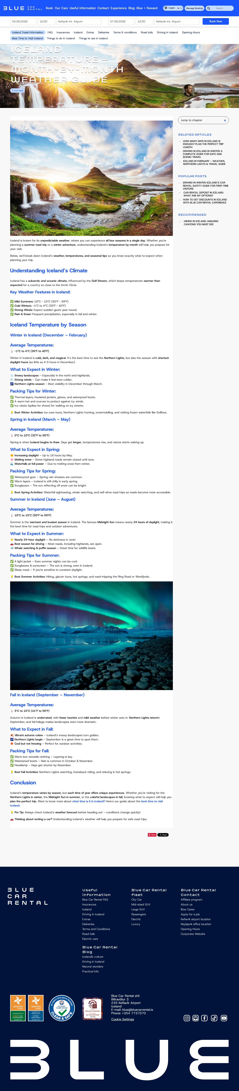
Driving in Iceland (167, 32)
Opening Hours (191, 32)
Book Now (215, 21)
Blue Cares (187, 909)
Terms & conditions (125, 32)
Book (49, 8)
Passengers (138, 914)
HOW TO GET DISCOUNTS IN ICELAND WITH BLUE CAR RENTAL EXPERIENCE (205, 201)
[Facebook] (204, 1018)
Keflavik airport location (196, 919)
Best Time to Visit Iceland (27, 38)
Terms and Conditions (96, 929)
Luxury (135, 924)
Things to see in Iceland (93, 38)
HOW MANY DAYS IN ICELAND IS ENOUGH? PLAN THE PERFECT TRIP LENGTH (203, 144)
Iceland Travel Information (27, 32)
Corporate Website (193, 934)
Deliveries (103, 32)
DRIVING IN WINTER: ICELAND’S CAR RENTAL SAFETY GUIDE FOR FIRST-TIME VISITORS (206, 185)
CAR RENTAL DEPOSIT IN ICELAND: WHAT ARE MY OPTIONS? (204, 194)
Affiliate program (191, 899)
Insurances (63, 32)
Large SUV (138, 909)
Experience (119, 8)
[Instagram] (187, 1018)
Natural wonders (92, 966)
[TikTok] (214, 1018)
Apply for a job (190, 914)
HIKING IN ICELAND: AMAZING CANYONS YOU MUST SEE (201, 223)
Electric (136, 919)
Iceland (78, 32)
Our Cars (61, 8)
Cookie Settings (122, 1019)
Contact (103, 8)
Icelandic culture (92, 957)
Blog (131, 8)
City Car (136, 899)
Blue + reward (146, 8)
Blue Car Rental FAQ (95, 899)
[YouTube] (224, 1018)
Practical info (90, 971)
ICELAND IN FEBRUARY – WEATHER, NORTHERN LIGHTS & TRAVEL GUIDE (204, 163)
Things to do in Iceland (61, 38)
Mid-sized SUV (140, 904)
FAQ (50, 32)
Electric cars (90, 939)
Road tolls (147, 32)
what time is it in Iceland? (88, 801)
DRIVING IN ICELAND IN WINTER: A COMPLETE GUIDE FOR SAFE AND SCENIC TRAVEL (203, 154)
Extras (90, 32)
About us (186, 904)
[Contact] (195, 1018)
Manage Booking (194, 8)
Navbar (22, 8)
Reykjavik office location (196, 924)
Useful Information (83, 8)
